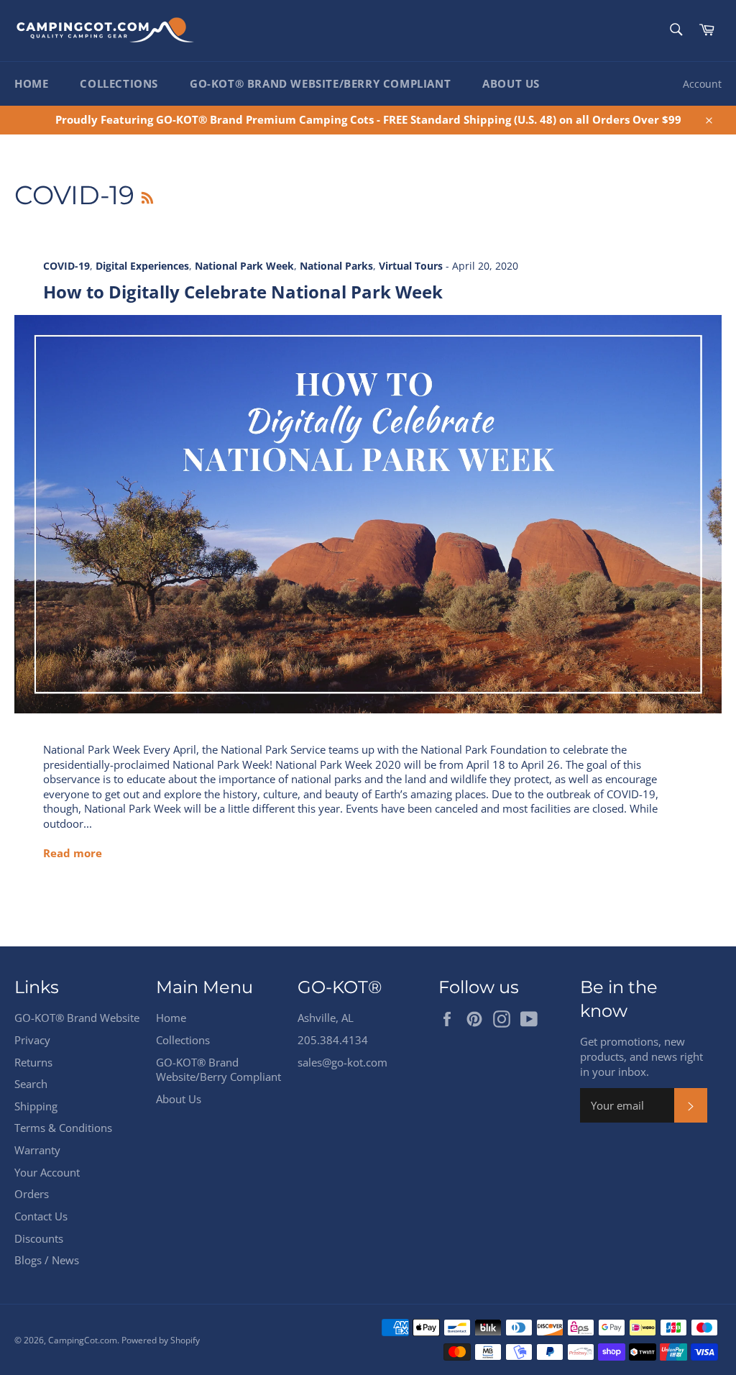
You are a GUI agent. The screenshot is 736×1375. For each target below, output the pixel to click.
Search (30, 1084)
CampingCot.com (82, 1340)
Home (31, 83)
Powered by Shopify (160, 1340)
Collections (119, 83)
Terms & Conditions (63, 1127)
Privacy (32, 1040)
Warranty (37, 1150)
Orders (31, 1194)
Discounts (38, 1238)
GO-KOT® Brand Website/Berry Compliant (320, 83)
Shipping (36, 1106)
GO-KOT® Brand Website (76, 1017)
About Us (511, 83)
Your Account (47, 1172)
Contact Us (41, 1216)
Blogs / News (46, 1260)
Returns (33, 1062)
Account (702, 84)
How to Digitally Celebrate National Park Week (243, 291)
